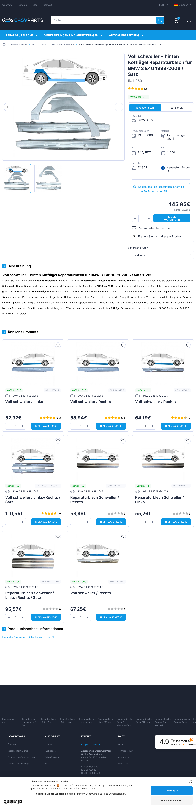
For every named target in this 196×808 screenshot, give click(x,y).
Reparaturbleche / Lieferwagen (86, 720)
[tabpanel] (161, 147)
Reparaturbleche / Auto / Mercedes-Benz (124, 722)
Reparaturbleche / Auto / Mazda (105, 720)
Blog (35, 4)
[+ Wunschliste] (58, 345)
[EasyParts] (22, 20)
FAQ (47, 763)
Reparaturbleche (20, 35)
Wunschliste (123, 757)
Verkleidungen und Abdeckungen (71, 35)
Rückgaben (50, 751)
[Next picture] (119, 107)
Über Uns (7, 4)
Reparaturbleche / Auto (10, 720)
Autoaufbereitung (124, 35)
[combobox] (161, 255)
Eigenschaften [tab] (145, 107)
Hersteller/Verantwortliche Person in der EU (28, 637)
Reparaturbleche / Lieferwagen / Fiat (29, 722)
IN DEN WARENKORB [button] (171, 218)
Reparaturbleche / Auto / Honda (67, 720)
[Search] (160, 20)
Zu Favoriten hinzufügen (155, 228)
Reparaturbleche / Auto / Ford (48, 720)
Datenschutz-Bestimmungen (21, 757)
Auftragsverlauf (125, 751)
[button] (135, 218)
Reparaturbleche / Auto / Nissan (144, 720)
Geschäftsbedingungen (19, 763)
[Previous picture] (8, 107)
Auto (34, 44)
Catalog (22, 4)
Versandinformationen (18, 751)
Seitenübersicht (52, 757)
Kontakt (47, 4)
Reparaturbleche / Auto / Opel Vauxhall (163, 722)
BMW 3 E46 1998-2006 (63, 44)
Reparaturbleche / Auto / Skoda (182, 720)
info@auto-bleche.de (91, 744)
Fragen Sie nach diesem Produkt (160, 236)
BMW (43, 44)
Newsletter (123, 763)
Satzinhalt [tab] (176, 107)
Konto (120, 744)
